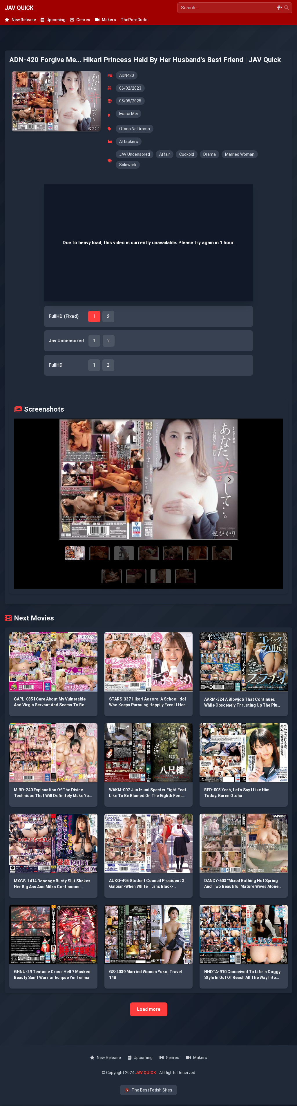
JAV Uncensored (134, 154)
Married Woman (239, 154)
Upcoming (55, 19)
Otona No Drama (134, 128)
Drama (209, 154)
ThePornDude (134, 19)
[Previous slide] (68, 479)
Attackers (128, 141)
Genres (83, 19)
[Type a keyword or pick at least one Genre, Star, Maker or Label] (286, 7)
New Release (24, 19)
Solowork (127, 164)
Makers (109, 19)
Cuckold (186, 154)
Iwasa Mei (128, 113)
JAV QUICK (19, 7)
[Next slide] (229, 479)
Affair (164, 154)
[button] (149, 479)
